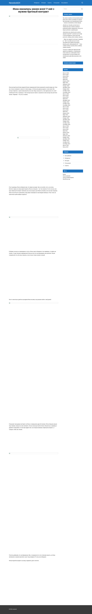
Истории (43, 2)
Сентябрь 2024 (66, 92)
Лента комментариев (68, 177)
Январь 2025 (66, 86)
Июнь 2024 (65, 97)
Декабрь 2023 (66, 100)
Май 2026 (65, 77)
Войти (64, 174)
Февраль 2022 (66, 135)
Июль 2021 (65, 147)
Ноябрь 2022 (66, 121)
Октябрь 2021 (66, 142)
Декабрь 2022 (66, 119)
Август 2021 (66, 145)
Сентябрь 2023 (66, 105)
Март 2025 (65, 82)
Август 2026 (66, 73)
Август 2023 (66, 106)
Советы (50, 2)
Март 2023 (65, 114)
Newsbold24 (14, 3)
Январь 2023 (66, 118)
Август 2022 (66, 126)
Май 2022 (65, 131)
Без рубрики (64, 2)
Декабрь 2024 (66, 87)
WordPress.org (66, 179)
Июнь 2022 (65, 129)
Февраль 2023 (66, 116)
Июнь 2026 (65, 76)
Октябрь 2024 (66, 90)
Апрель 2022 (66, 132)
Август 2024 (66, 94)
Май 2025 (65, 79)
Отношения (56, 2)
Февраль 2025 (66, 84)
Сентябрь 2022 (66, 124)
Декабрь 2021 (66, 139)
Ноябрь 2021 (66, 140)
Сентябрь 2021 (66, 143)
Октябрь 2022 (66, 123)
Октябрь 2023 (66, 103)
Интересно (36, 2)
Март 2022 (65, 134)
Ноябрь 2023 (66, 102)
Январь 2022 (66, 137)
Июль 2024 (65, 95)
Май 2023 (65, 111)
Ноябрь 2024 (66, 89)
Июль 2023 (65, 108)
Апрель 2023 (66, 113)
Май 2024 (65, 98)
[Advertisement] (33, 55)
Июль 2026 (65, 74)
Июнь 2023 (65, 110)
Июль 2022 (65, 127)
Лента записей (66, 176)
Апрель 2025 (66, 81)
